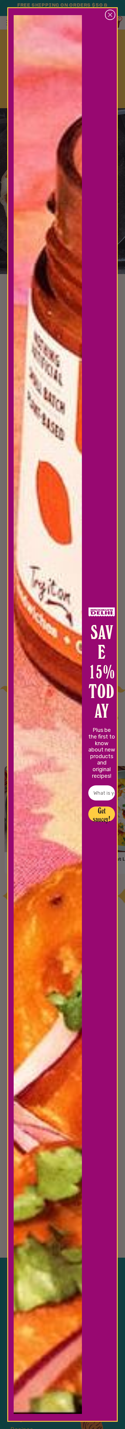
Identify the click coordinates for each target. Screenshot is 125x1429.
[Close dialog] (110, 14)
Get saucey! (101, 814)
